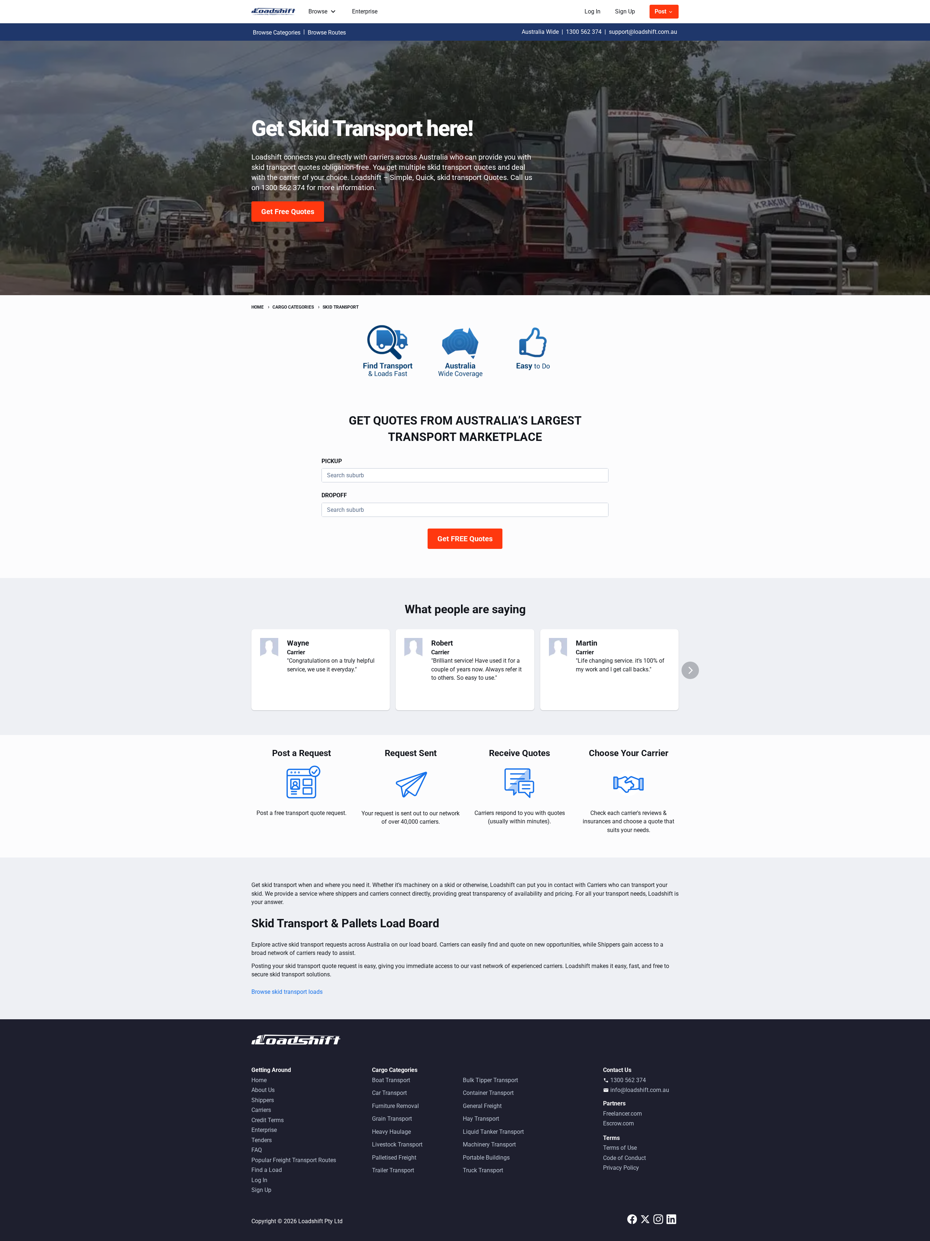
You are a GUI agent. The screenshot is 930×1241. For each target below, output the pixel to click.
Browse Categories (276, 32)
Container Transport (488, 1092)
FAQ (256, 1149)
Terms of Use (620, 1147)
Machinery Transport (489, 1144)
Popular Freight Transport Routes (293, 1160)
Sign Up (625, 11)
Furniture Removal (395, 1106)
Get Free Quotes (287, 211)
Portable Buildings (486, 1157)
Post (661, 11)
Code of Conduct (624, 1157)
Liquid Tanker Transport (493, 1131)
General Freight (482, 1106)
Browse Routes (327, 32)
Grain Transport (392, 1118)
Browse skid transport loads (287, 991)
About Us (263, 1090)
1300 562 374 (584, 31)
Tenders (261, 1140)
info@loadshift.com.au (639, 1090)
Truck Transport (483, 1170)
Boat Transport (391, 1080)
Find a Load (266, 1169)
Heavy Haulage (391, 1131)
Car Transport (389, 1092)
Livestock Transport (397, 1144)
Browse (317, 11)
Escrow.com (618, 1123)
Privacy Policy (621, 1167)
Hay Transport (481, 1118)
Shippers (262, 1100)
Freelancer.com (622, 1113)
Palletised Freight (394, 1157)
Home (259, 1080)
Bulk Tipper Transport (490, 1080)
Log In (593, 11)
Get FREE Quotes (465, 538)
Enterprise (364, 11)
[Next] (690, 670)
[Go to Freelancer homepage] (275, 11)
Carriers (261, 1110)
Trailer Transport (393, 1170)
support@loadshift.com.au (643, 31)
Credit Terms (267, 1120)
